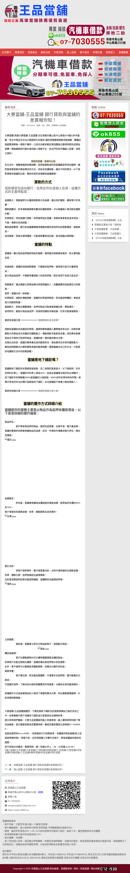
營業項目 (19, 52)
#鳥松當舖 (55, 752)
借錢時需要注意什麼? (48, 391)
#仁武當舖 (60, 750)
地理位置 (97, 52)
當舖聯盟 (123, 52)
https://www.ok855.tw (18, 810)
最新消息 (45, 52)
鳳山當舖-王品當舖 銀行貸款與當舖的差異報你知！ (39, 769)
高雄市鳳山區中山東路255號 (56, 135)
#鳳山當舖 (10, 750)
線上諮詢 (71, 52)
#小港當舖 (40, 750)
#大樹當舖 (71, 750)
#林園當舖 (50, 750)
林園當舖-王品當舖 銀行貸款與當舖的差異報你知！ (39, 765)
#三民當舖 (24, 752)
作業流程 (58, 52)
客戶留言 (84, 52)
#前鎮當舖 (14, 752)
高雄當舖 (84, 868)
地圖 (40, 792)
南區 (76, 868)
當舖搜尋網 (66, 868)
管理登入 (110, 52)
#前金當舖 (45, 752)
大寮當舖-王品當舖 (28, 135)
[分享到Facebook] (108, 189)
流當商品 (32, 52)
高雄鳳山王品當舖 (59, 125)
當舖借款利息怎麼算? (48, 320)
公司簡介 (6, 52)
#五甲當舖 (20, 750)
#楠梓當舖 (34, 752)
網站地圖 (95, 868)
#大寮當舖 (30, 750)
